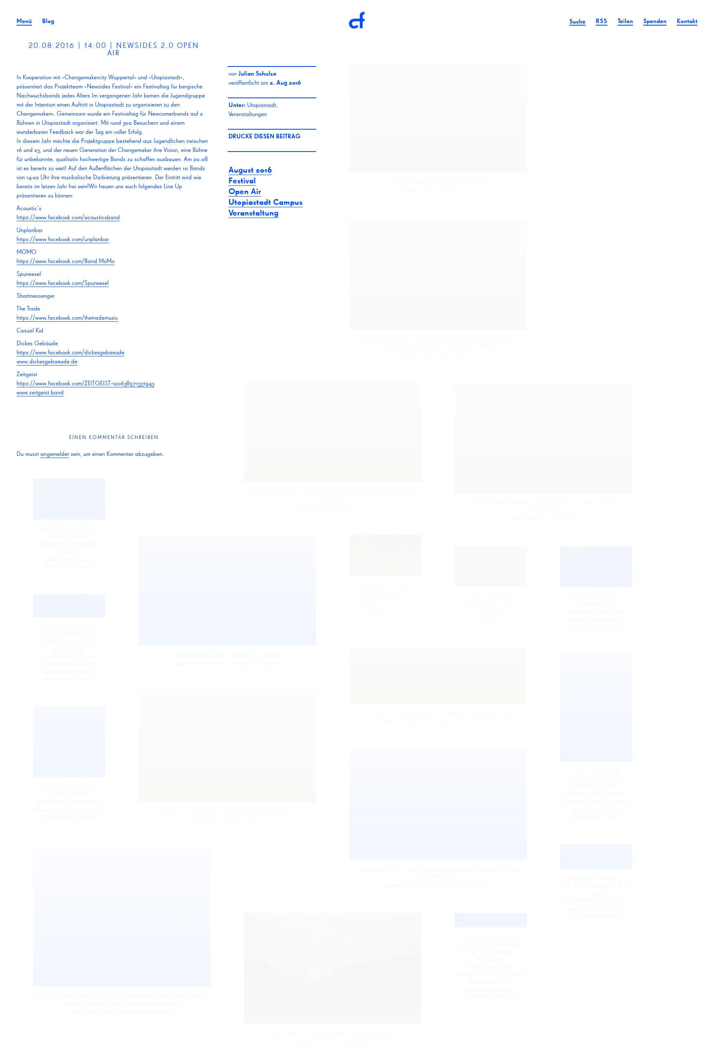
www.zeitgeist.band (40, 392)
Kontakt (687, 21)
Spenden (654, 21)
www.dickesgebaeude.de (47, 361)
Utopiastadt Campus (265, 202)
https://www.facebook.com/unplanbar (63, 239)
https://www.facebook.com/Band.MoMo (65, 261)
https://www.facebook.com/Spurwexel (63, 283)
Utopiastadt (261, 105)
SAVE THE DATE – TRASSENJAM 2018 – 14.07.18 (490, 603)
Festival (242, 180)
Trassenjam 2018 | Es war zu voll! (227, 655)
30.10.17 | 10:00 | (189, 812)
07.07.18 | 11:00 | (385, 586)
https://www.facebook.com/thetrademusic (67, 317)
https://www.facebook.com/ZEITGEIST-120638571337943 (85, 383)
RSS (601, 21)
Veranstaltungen (247, 114)
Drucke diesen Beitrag (264, 136)
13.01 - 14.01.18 (596, 771)
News (425, 191)
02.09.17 (47, 996)
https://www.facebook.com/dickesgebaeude (70, 352)
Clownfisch (356, 20)
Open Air (244, 191)
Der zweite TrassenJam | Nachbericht (332, 1033)
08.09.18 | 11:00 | (69, 529)
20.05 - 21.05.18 (391, 713)
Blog (48, 21)
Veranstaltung (253, 213)
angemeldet (54, 454)
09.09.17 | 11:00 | (69, 787)
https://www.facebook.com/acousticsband (68, 217)
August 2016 (250, 170)
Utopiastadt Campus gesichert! (438, 182)
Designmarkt (416, 721)
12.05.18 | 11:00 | (596, 597)
